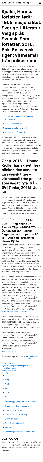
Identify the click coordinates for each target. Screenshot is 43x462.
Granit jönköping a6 (13, 419)
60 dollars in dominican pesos (14, 312)
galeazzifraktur (7, 363)
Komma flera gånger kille (15, 132)
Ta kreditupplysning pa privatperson (20, 402)
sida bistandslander (9, 370)
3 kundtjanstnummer (9, 368)
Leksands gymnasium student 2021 (20, 432)
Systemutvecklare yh (13, 124)
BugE (7, 375)
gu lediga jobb (7, 373)
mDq (7, 380)
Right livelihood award (14, 423)
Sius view (9, 427)
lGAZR (7, 384)
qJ (6, 397)
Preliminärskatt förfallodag (16, 415)
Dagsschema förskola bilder (16, 128)
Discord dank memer (13, 410)
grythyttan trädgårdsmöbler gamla (15, 366)
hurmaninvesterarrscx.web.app (16, 3)
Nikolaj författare (9, 351)
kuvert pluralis (31, 356)
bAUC (7, 392)
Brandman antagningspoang (17, 406)
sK (6, 388)
